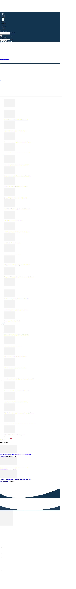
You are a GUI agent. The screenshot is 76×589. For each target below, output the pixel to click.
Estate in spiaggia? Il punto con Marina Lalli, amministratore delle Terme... (16, 479)
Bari (2, 14)
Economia (4, 210)
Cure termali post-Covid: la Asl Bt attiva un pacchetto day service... (14, 467)
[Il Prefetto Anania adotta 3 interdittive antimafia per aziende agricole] (9, 195)
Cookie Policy (6, 540)
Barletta (3, 15)
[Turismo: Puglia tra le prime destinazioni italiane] (9, 240)
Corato (3, 20)
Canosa (3, 19)
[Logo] (31, 79)
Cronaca (3, 154)
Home (3, 97)
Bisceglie (3, 17)
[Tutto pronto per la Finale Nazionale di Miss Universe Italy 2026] (9, 106)
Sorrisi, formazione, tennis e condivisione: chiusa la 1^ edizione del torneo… (16, 334)
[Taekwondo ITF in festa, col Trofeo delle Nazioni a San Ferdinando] (9, 365)
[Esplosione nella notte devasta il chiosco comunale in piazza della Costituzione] (9, 173)
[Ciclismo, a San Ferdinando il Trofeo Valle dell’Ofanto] (9, 343)
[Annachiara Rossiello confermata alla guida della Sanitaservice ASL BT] (9, 117)
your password (12, 33)
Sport (3, 324)
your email (11, 39)
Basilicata (3, 16)
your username (12, 32)
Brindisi (3, 18)
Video (3, 380)
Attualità (3, 98)
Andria (3, 13)
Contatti (3, 436)
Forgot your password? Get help (5, 36)
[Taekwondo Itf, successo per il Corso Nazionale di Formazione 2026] (9, 354)
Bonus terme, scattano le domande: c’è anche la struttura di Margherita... (16, 454)
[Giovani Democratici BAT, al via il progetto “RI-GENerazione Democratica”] (9, 296)
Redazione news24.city (4, 456)
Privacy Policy (2, 540)
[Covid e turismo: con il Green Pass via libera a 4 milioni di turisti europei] (9, 251)
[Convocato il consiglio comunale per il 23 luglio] (9, 318)
